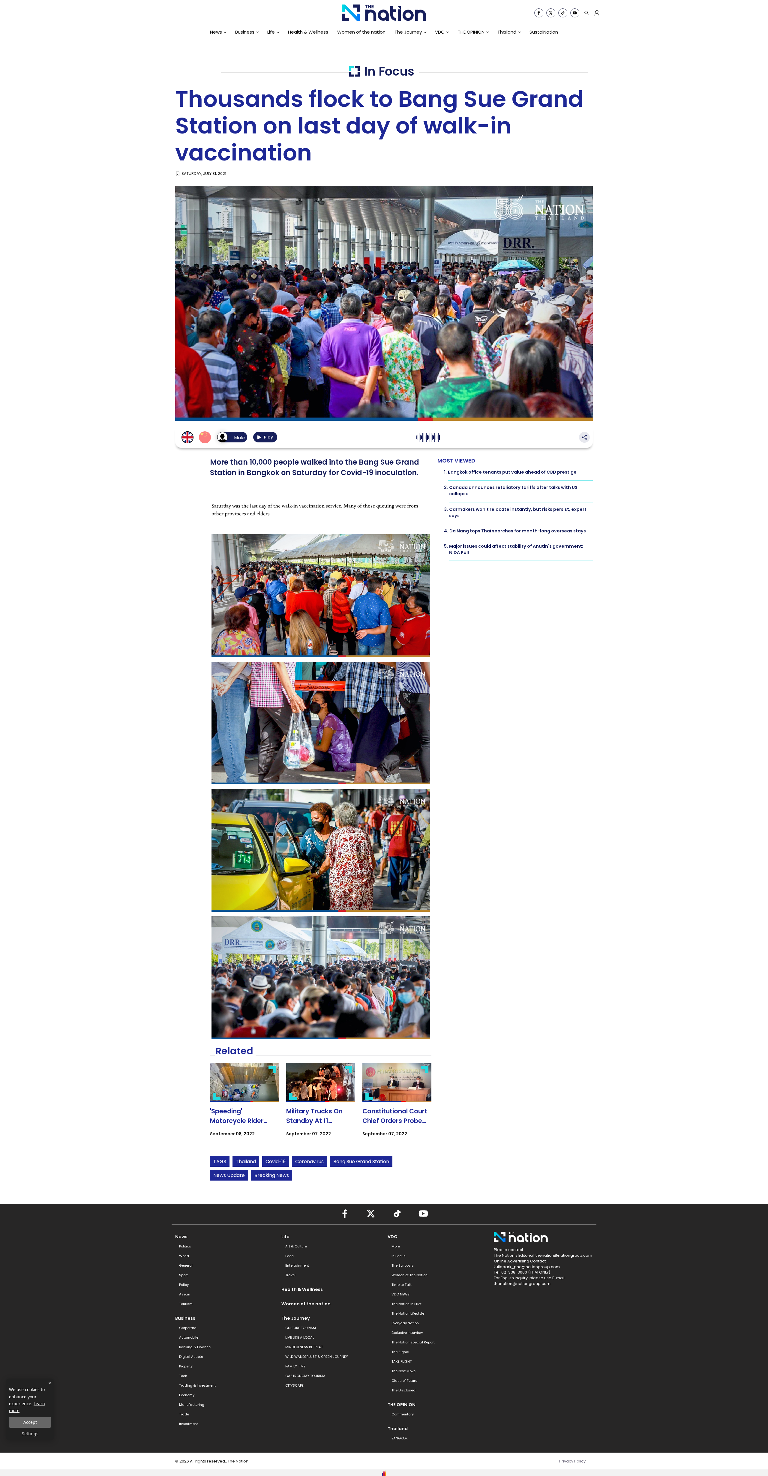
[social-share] (538, 12)
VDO (440, 32)
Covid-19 (276, 1161)
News (216, 32)
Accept (30, 1422)
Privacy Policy (572, 1461)
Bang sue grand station (361, 1161)
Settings (30, 1433)
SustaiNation (544, 32)
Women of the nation (361, 32)
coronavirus (309, 1161)
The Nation (238, 1461)
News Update (229, 1175)
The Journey (408, 32)
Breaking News (271, 1175)
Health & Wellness (308, 32)
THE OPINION (471, 32)
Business (244, 32)
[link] (244, 1105)
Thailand (506, 32)
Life (271, 32)
